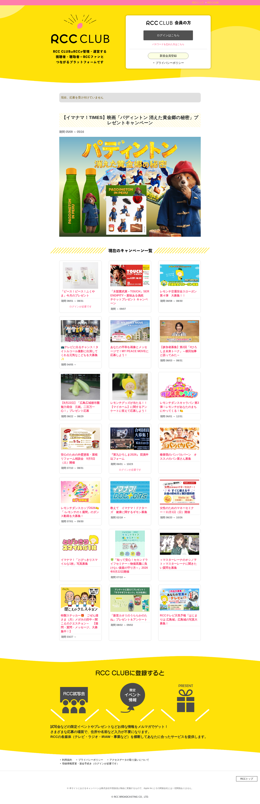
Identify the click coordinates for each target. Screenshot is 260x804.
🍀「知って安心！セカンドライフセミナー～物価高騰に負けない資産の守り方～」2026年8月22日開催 (129, 565)
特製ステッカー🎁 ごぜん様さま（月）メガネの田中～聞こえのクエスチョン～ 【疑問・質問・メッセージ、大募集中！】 (79, 623)
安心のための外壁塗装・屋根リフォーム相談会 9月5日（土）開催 (79, 458)
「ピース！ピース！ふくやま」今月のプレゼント (78, 293)
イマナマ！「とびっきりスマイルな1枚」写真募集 (79, 561)
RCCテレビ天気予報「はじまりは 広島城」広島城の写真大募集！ (178, 619)
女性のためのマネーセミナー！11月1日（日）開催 (177, 509)
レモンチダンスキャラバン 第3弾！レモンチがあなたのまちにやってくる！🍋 (179, 406)
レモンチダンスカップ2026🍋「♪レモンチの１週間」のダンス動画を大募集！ (80, 511)
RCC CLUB (212, 2)
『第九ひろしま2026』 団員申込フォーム (129, 456)
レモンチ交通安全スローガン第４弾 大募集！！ (178, 293)
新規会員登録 (168, 55)
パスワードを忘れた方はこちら (168, 44)
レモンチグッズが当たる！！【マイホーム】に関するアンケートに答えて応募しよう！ (128, 406)
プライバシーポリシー (168, 62)
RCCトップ (197, 2)
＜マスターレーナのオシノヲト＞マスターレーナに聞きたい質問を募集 (178, 563)
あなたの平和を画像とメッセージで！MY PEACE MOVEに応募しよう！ (129, 351)
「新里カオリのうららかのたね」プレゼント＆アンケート (128, 617)
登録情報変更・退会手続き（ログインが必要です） (89, 763)
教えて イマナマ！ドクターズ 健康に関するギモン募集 (128, 509)
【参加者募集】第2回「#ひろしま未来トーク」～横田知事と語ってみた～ (178, 351)
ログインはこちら (168, 35)
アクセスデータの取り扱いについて (128, 759)
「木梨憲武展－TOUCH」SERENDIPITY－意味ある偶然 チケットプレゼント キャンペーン (129, 297)
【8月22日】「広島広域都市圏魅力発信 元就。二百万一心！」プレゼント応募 (80, 406)
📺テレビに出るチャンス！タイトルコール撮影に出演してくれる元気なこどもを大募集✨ (79, 353)
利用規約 (65, 759)
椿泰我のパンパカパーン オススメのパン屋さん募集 (178, 456)
